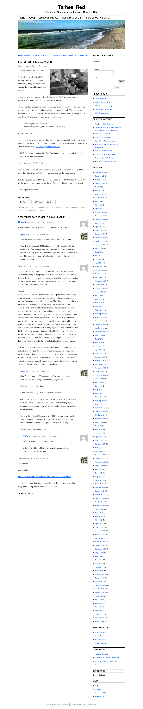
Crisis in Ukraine (100, 98)
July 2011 (98, 513)
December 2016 (100, 277)
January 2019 (99, 216)
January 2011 (99, 534)
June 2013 (98, 429)
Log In (121, 82)
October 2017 (99, 241)
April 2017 (98, 263)
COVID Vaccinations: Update (105, 106)
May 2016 (98, 303)
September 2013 (100, 418)
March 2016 (99, 310)
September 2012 (100, 462)
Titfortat (22, 222)
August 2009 (99, 596)
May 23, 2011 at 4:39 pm (42, 436)
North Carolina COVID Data (104, 109)
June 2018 (98, 223)
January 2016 (99, 317)
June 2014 (98, 386)
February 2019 (100, 212)
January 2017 (99, 274)
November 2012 (100, 455)
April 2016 (98, 306)
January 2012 (99, 491)
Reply (50, 222)
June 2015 (98, 342)
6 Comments (42, 66)
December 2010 (100, 538)
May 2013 (98, 433)
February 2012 (100, 487)
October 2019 (99, 198)
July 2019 (98, 201)
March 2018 (99, 230)
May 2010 (98, 563)
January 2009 (99, 621)
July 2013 (98, 426)
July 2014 (98, 382)
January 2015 (99, 360)
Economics (40, 207)
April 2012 (98, 480)
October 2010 (99, 545)
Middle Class (23, 210)
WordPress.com (90, 704)
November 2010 (100, 541)
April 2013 (98, 436)
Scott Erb (98, 133)
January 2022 (99, 176)
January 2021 (99, 179)
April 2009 (98, 610)
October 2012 (99, 458)
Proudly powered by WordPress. (57, 704)
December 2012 (100, 451)
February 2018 (100, 234)
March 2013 (99, 440)
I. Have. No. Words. (107, 158)
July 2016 (98, 295)
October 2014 (99, 371)
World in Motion (100, 643)
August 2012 (99, 465)
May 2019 (98, 205)
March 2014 (99, 397)
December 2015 (100, 321)
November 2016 (100, 281)
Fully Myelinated (100, 632)
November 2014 (100, 368)
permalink (43, 210)
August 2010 (99, 552)
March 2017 (99, 266)
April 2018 (98, 226)
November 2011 (100, 498)
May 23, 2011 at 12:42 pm (37, 222)
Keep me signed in (102, 78)
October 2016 (99, 284)
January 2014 (99, 404)
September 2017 (100, 245)
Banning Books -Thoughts (104, 102)
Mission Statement (71, 17)
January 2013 (99, 447)
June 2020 (98, 190)
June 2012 (98, 473)
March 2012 (99, 484)
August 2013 (99, 422)
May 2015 (98, 346)
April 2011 (98, 523)
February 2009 (100, 618)
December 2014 (100, 364)
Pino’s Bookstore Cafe (97, 17)
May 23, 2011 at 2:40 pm (34, 266)
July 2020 (98, 187)
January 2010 (99, 578)
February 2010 (100, 574)
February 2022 (100, 172)
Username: (96, 61)
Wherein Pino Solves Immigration (106, 130)
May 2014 (98, 389)
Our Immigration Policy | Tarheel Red (107, 127)
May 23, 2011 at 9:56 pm (32, 458)
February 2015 (100, 357)
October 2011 (99, 502)
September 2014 (100, 375)
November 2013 (100, 411)
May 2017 (98, 259)
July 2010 (98, 556)
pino (22, 234)
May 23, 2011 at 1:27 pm (35, 234)
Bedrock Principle (48, 17)
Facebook (107, 133)
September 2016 (100, 288)
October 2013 (99, 415)
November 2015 (100, 324)
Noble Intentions (106, 150)
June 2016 (98, 299)
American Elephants (101, 654)
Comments (100, 693)
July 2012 (98, 469)
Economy (49, 207)
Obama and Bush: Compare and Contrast (70, 55)
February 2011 (100, 531)
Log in (97, 685)
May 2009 (98, 607)
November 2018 (100, 219)
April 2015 (98, 350)
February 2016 (100, 313)
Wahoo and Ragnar (110, 141)
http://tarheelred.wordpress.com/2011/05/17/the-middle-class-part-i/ (44, 476)
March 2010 (99, 570)
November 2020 (100, 183)
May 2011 (98, 520)
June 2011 (98, 516)
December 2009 (100, 581)
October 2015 (99, 328)
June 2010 (98, 560)
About (32, 17)
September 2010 (100, 549)
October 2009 (99, 589)
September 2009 (100, 592)
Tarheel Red (71, 6)
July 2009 (98, 599)
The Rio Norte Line (101, 665)
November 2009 (100, 585)
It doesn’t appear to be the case (48, 146)
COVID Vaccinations (102, 113)
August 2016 (99, 292)
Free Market (80, 207)
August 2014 (99, 379)
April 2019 (98, 208)
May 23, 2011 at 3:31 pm (35, 371)
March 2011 (99, 527)
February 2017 (100, 270)
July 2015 (98, 339)
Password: (96, 69)
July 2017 (98, 252)
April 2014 (98, 393)
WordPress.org (100, 696)
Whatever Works (100, 639)
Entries (99, 689)
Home (22, 17)
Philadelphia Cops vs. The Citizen (32, 55)
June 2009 (98, 603)
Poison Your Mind (101, 636)
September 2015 (100, 331)
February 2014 (100, 400)
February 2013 (100, 444)
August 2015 (99, 335)
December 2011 (100, 494)
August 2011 (99, 509)
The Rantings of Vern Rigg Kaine (106, 661)
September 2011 (100, 505)
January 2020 (99, 194)
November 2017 (100, 237)
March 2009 (99, 614)
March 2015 (99, 353)
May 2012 (98, 476)
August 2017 (99, 248)
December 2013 (100, 408)
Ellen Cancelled (108, 124)
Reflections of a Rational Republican (107, 657)
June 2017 (98, 255)
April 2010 (98, 567)
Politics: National (60, 207)
